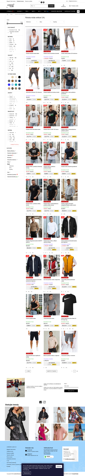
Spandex (12, 47)
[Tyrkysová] (16, 84)
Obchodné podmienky (11, 462)
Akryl (11, 39)
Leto (11, 136)
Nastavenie (27, 473)
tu (28, 469)
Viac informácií (47, 453)
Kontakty (8, 466)
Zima (11, 139)
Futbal (11, 122)
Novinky (9, 157)
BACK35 (36, 62)
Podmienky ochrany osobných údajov (15, 464)
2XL (27, 65)
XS (11, 59)
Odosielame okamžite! (14, 32)
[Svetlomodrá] (12, 84)
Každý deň (13, 113)
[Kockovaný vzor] (19, 88)
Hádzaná (12, 124)
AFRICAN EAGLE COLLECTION (13, 99)
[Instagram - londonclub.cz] (43, 2)
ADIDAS (11, 97)
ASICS (11, 103)
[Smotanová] (16, 77)
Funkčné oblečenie (11, 153)
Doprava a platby (28, 1)
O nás (8, 460)
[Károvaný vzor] (16, 88)
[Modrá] (9, 84)
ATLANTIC (12, 105)
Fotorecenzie (9, 457)
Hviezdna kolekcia (11, 159)
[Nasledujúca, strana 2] (74, 371)
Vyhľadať (51, 5)
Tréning (12, 117)
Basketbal (12, 119)
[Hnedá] (12, 81)
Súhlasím (59, 466)
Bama (11, 107)
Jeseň (12, 137)
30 (77, 371)
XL (47, 65)
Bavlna (12, 46)
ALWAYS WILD (13, 101)
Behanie (12, 121)
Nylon (11, 40)
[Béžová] (12, 77)
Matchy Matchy (11, 151)
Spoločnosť (12, 115)
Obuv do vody (13, 126)
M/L (11, 68)
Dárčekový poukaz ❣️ (12, 174)
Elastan (11, 42)
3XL (29, 65)
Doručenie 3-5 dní (14, 29)
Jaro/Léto (12, 141)
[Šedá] (9, 81)
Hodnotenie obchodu (11, 458)
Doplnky (11, 169)
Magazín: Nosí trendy (11, 1)
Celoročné (12, 132)
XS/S (11, 61)
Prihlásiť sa (71, 390)
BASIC (12, 108)
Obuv (10, 167)
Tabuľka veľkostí (10, 455)
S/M (11, 64)
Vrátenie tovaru (20, 1)
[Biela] (9, 77)
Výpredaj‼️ (10, 155)
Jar (11, 134)
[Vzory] (9, 88)
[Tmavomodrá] (19, 81)
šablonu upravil (72, 473)
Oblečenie (11, 166)
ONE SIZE (12, 57)
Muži (8, 164)
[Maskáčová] (12, 88)
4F (10, 95)
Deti (8, 172)
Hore (28, 371)
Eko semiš (12, 49)
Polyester (12, 44)
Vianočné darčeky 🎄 (12, 176)
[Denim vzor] (19, 84)
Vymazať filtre (14, 144)
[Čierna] (19, 77)
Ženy (8, 162)
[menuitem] (10, 11)
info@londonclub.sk (69, 459)
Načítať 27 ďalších (51, 371)
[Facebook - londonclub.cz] (41, 2)
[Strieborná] (16, 81)
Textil (11, 51)
